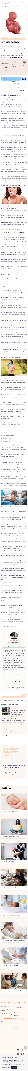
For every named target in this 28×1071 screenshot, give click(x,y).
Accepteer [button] (14, 1067)
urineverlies (23, 283)
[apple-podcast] (23, 1050)
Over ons (3, 1021)
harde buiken (7, 485)
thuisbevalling (7, 514)
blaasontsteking (6, 237)
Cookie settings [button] (6, 1067)
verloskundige (17, 354)
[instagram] (23, 1054)
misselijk (22, 485)
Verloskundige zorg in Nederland (12, 990)
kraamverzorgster (5, 519)
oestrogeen (3, 210)
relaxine (7, 471)
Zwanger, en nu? (17, 1004)
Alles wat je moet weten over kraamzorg (14, 940)
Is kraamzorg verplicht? (9, 887)
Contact (3, 1024)
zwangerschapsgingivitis (13, 213)
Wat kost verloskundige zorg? (11, 965)
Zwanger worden (18, 1007)
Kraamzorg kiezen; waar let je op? (12, 836)
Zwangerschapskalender (19, 1012)
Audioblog (16, 1015)
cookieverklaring (19, 1064)
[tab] (8, 646)
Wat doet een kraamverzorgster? (12, 915)
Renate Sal (14, 640)
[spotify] (18, 1050)
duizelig (16, 485)
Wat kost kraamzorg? (9, 861)
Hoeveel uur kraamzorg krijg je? (11, 811)
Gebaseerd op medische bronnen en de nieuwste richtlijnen (15, 688)
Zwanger (16, 1010)
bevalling (12, 309)
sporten (3, 380)
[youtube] (18, 1054)
